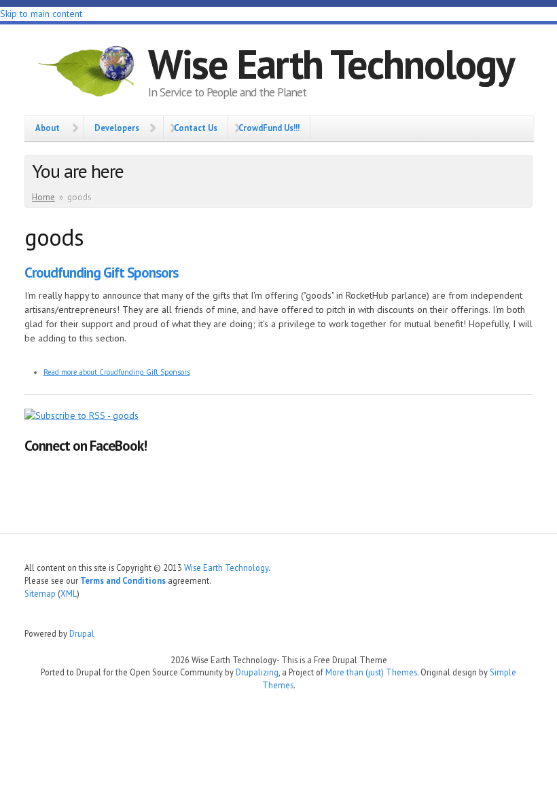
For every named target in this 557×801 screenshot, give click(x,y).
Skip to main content (41, 13)
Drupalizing (257, 672)
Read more (116, 372)
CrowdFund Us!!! (269, 127)
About (47, 127)
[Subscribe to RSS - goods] (81, 415)
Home (43, 197)
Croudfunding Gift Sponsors (101, 272)
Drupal (81, 633)
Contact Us (195, 127)
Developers (116, 127)
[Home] (86, 72)
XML (68, 593)
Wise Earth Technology (331, 63)
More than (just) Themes (371, 672)
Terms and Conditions (123, 580)
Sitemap (40, 593)
